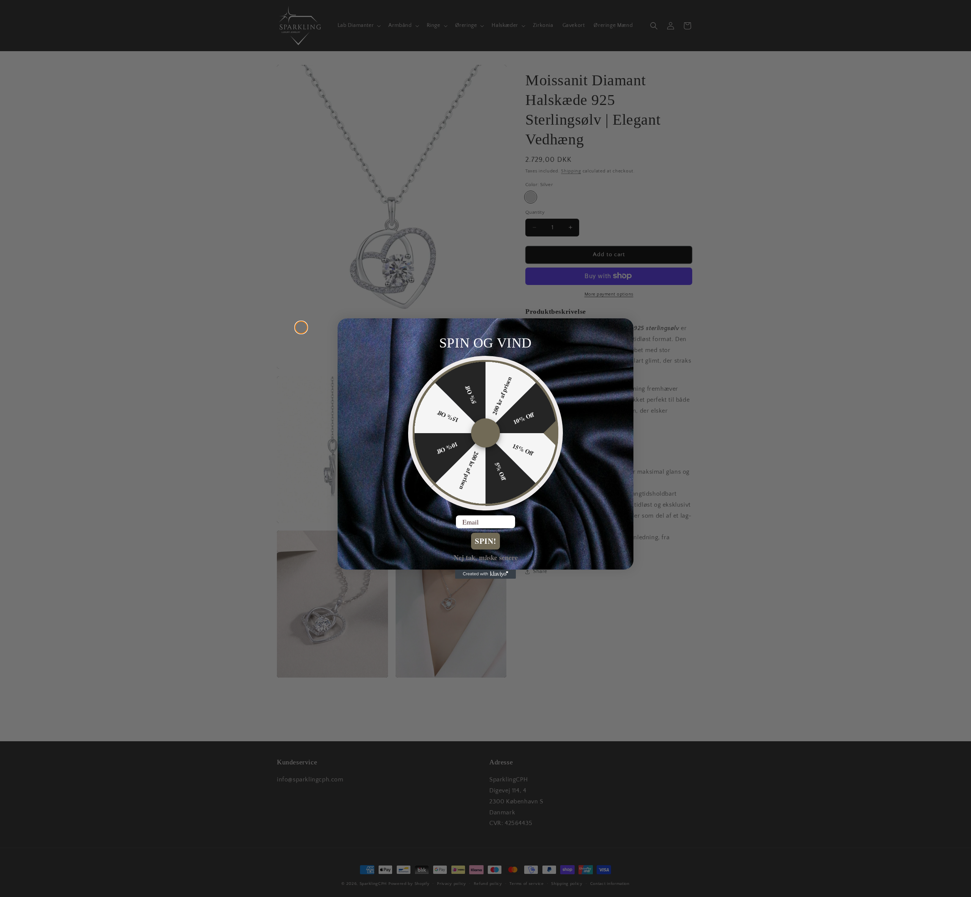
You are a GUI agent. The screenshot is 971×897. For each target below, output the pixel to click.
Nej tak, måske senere (486, 557)
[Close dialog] (301, 327)
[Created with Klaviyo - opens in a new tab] (485, 574)
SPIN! (485, 541)
